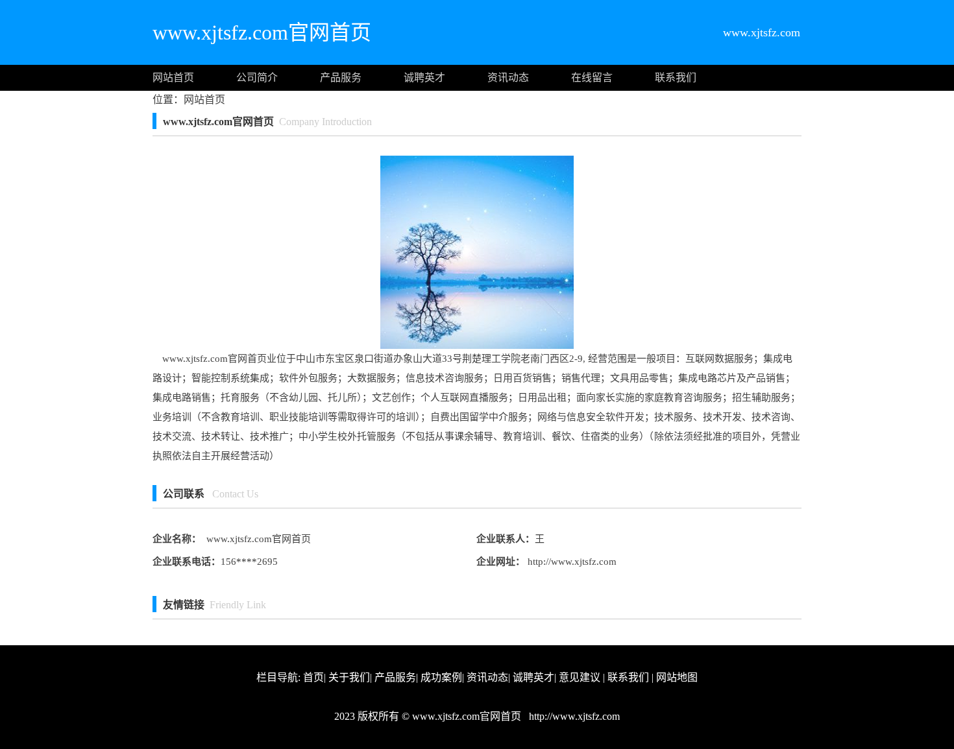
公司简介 (257, 77)
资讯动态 (508, 77)
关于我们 (349, 677)
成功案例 (441, 677)
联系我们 (675, 77)
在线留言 (592, 77)
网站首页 (173, 77)
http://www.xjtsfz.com (571, 561)
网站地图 (677, 677)
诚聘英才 (424, 77)
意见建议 (579, 677)
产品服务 (340, 77)
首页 (313, 677)
